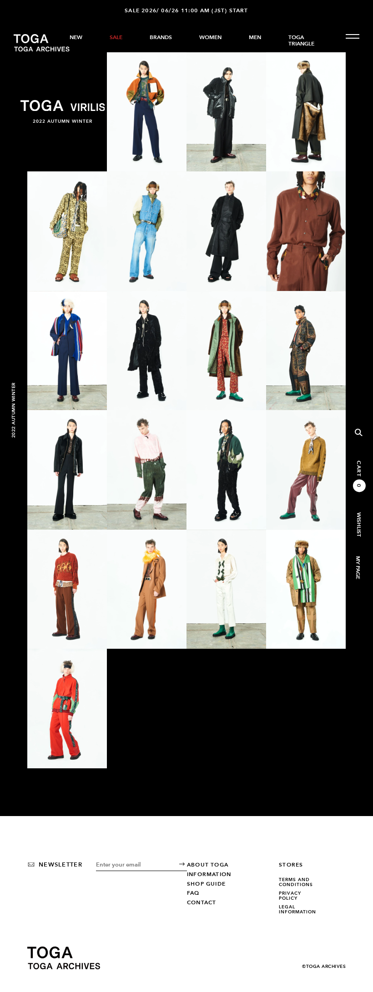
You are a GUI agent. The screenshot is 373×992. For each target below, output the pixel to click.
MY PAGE (357, 567)
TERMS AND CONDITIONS (296, 882)
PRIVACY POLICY (290, 896)
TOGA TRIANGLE (301, 40)
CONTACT (201, 902)
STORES (291, 865)
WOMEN (210, 37)
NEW (76, 37)
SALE (116, 37)
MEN (255, 37)
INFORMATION (209, 874)
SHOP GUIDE (206, 884)
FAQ (193, 893)
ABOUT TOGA (207, 865)
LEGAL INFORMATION (297, 909)
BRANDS (161, 37)
